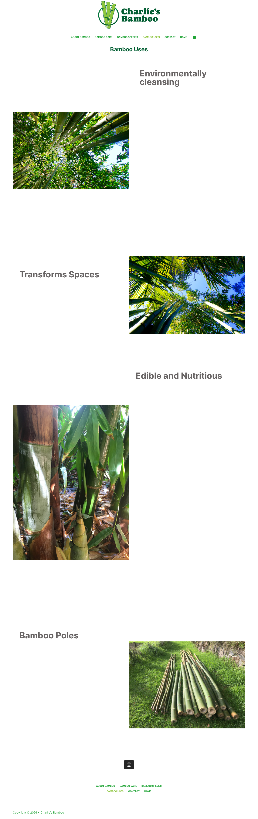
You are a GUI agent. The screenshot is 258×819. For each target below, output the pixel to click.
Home (183, 37)
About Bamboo (80, 37)
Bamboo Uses (151, 37)
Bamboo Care (103, 37)
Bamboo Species (127, 37)
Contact (170, 37)
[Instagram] (194, 37)
